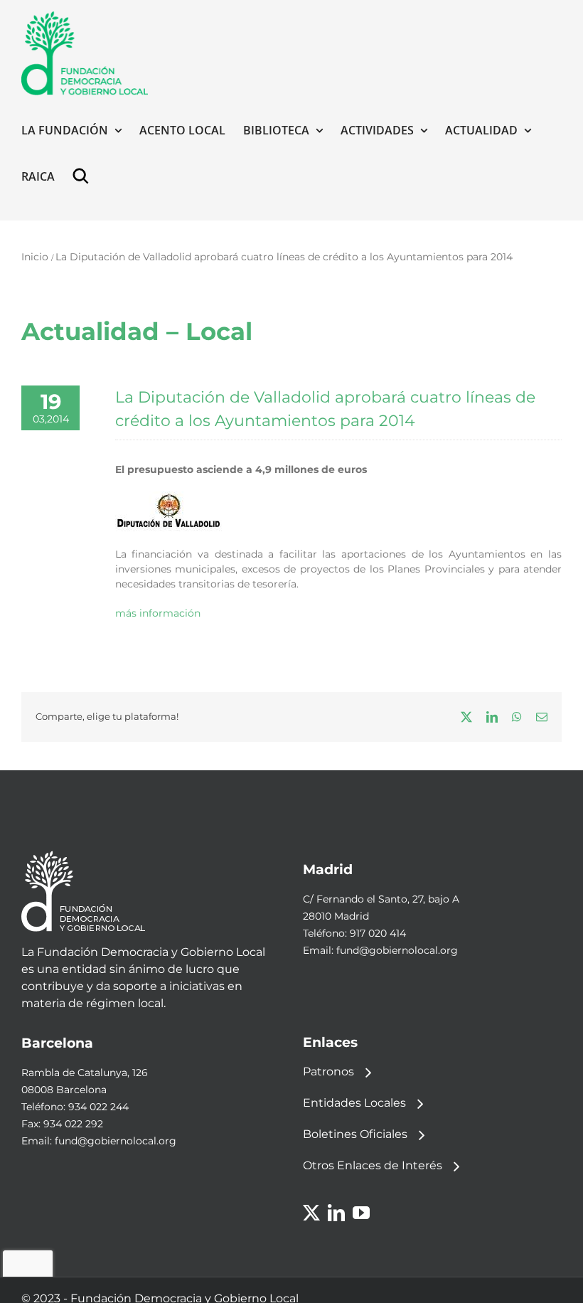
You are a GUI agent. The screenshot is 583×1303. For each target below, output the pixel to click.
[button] (84, 176)
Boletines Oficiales (355, 1134)
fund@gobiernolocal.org (397, 950)
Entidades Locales (354, 1103)
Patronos (328, 1071)
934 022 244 (98, 1106)
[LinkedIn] (336, 1212)
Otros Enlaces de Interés (372, 1165)
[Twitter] (311, 1212)
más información (157, 613)
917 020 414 (378, 933)
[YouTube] (361, 1212)
